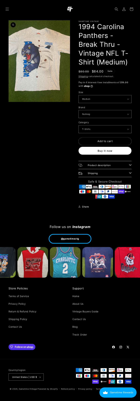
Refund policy (68, 389)
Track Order (79, 334)
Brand (82, 107)
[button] (7, 9)
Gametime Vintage (28, 389)
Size (81, 92)
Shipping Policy (18, 319)
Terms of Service (19, 296)
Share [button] (85, 206)
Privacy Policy (17, 303)
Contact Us (15, 326)
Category (84, 122)
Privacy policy (85, 389)
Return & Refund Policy (22, 311)
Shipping (83, 76)
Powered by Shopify (48, 389)
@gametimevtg (70, 238)
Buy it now (105, 150)
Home (75, 296)
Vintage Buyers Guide (85, 311)
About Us (77, 303)
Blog (75, 326)
